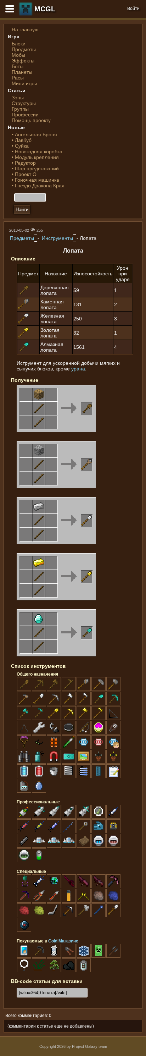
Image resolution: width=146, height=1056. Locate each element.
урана (78, 369)
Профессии (25, 114)
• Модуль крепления (35, 157)
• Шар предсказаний (35, 168)
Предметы (24, 49)
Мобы (18, 55)
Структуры (24, 103)
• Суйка (20, 146)
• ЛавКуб (22, 140)
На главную (25, 29)
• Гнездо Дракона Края (38, 185)
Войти (133, 8)
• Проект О (24, 174)
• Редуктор (24, 163)
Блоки (19, 43)
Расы (18, 78)
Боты (17, 66)
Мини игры (24, 83)
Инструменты (57, 238)
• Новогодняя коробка (37, 151)
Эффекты (23, 61)
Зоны (18, 97)
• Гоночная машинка (35, 180)
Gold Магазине (63, 941)
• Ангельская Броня (34, 134)
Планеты (22, 72)
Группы (20, 109)
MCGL (44, 9)
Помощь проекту (31, 120)
